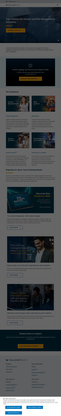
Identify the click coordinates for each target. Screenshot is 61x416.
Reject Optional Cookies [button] (34, 407)
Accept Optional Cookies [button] (13, 407)
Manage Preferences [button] (13, 412)
